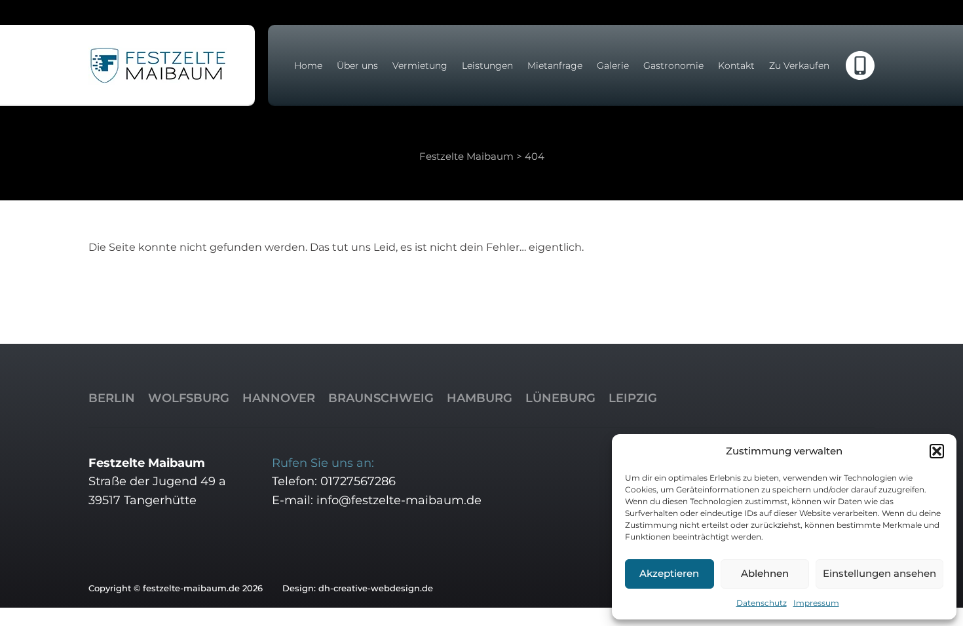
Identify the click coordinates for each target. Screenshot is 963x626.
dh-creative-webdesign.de (375, 588)
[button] (936, 451)
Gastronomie (673, 65)
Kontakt (736, 65)
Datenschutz (761, 603)
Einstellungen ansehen (879, 573)
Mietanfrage (554, 65)
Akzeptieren (669, 573)
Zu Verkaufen (799, 65)
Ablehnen (765, 573)
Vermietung (419, 65)
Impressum (816, 603)
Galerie (613, 65)
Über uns (357, 65)
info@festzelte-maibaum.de (399, 500)
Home (308, 65)
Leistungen (487, 65)
